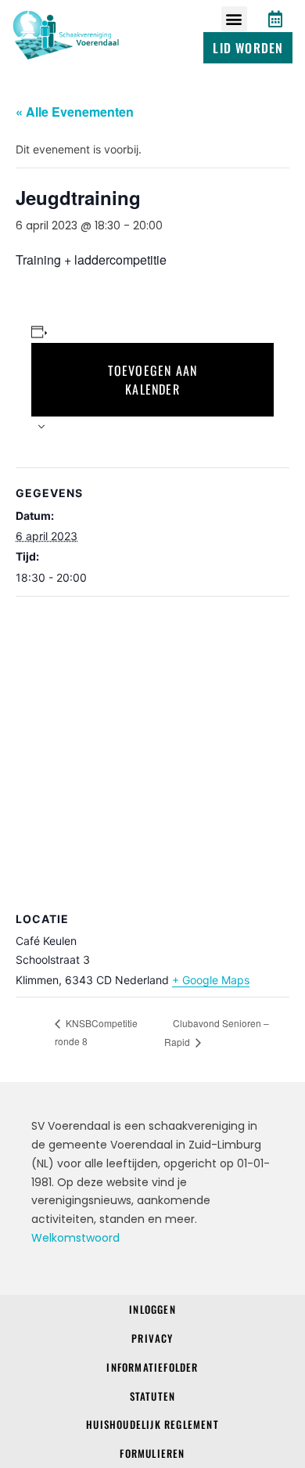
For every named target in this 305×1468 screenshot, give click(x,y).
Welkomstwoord (75, 1238)
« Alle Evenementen (75, 112)
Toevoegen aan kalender (153, 380)
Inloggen (152, 1309)
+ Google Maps (210, 979)
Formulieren (152, 1453)
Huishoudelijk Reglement (152, 1424)
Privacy (152, 1338)
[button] (234, 19)
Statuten (153, 1396)
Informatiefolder (152, 1367)
